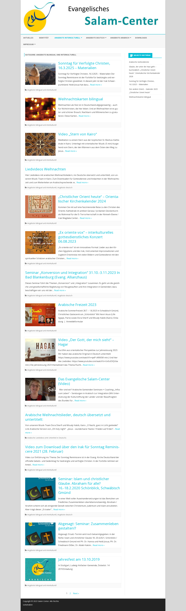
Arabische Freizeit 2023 (77, 304)
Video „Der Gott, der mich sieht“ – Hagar (86, 342)
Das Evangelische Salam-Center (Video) (84, 381)
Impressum (28, 44)
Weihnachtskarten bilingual (80, 98)
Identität (44, 38)
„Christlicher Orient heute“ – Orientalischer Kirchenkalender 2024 (88, 198)
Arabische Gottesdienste (139, 62)
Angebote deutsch (95, 38)
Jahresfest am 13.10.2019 (79, 559)
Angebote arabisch (119, 38)
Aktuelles (28, 38)
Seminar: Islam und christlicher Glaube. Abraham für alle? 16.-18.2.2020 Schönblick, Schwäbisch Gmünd (89, 485)
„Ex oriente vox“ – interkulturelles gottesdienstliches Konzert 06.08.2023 (85, 237)
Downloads (141, 38)
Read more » (96, 84)
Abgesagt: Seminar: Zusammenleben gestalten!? (88, 526)
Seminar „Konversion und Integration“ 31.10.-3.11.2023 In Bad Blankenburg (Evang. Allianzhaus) (72, 274)
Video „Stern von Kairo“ (77, 134)
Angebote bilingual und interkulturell (41, 90)
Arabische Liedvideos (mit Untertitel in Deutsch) (46, 438)
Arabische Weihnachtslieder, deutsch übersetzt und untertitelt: (67, 417)
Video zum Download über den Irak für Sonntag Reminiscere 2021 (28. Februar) (72, 449)
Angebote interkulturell (67, 38)
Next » (76, 593)
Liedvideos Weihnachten (45, 169)
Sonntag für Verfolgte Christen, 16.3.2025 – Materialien (84, 65)
